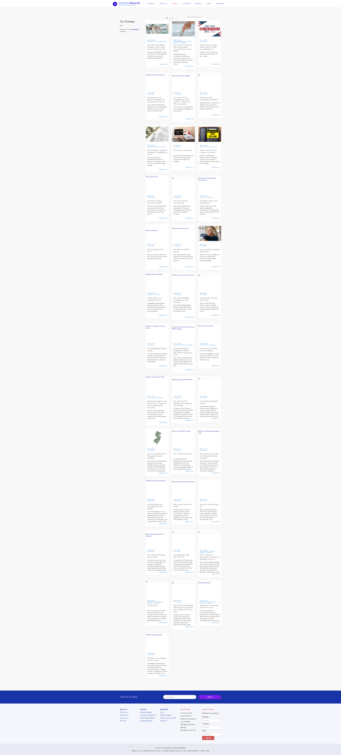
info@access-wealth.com (188, 719)
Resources (198, 3)
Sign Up (210, 697)
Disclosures (192, 751)
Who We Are (124, 712)
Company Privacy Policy (172, 751)
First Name (206, 717)
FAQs (162, 712)
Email (204, 730)
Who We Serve (124, 715)
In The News (187, 3)
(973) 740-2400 (187, 713)
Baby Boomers (204, 345)
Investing (202, 197)
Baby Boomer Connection (168, 718)
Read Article (163, 64)
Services (162, 3)
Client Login (204, 751)
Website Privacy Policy (152, 751)
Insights (174, 3)
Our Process (123, 718)
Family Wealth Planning (179, 41)
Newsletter (163, 721)
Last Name (205, 723)
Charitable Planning (152, 146)
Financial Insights (165, 715)
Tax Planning (162, 41)
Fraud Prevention (204, 146)
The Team (123, 721)
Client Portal (220, 3)
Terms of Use (136, 751)
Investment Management (148, 715)
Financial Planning (145, 712)
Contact (208, 3)
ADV (184, 751)
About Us (151, 3)
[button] (195, 18)
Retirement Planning (153, 41)
